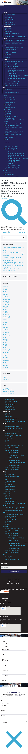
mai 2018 (5, 362)
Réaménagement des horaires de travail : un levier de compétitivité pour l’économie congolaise (13, 249)
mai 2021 (5, 344)
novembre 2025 (6, 301)
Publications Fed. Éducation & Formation (15, 36)
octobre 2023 (6, 331)
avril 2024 (5, 326)
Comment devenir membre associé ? (14, 43)
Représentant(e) (5, 700)
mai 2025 (5, 309)
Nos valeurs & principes (11, 16)
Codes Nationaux (9, 91)
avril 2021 (5, 345)
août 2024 (5, 319)
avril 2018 (5, 364)
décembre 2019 (6, 349)
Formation (7, 57)
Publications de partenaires (12, 33)
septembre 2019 (7, 352)
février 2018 (5, 367)
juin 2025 (5, 307)
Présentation (8, 89)
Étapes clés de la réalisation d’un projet (14, 61)
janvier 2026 (6, 298)
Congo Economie (9, 34)
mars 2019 (5, 357)
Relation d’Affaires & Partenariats (13, 51)
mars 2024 (5, 327)
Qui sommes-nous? (10, 14)
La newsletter (8, 31)
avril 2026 (5, 293)
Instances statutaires (10, 19)
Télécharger (4, 198)
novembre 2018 (6, 359)
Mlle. (7, 646)
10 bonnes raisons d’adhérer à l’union (14, 40)
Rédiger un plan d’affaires (11, 65)
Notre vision (8, 28)
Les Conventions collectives (12, 92)
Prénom (4, 654)
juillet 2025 (5, 306)
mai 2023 (5, 334)
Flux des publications (8, 389)
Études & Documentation (11, 49)
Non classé (5, 377)
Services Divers (9, 54)
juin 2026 (5, 289)
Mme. (7, 645)
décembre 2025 (6, 299)
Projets (7, 56)
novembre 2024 (6, 316)
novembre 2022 (6, 336)
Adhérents (5, 376)
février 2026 (5, 296)
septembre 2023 (7, 332)
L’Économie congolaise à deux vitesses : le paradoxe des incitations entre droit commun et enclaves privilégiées (14, 259)
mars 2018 (5, 365)
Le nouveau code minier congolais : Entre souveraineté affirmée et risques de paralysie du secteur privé (13, 254)
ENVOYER (4, 722)
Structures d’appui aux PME (12, 83)
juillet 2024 (5, 321)
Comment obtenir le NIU (14, 81)
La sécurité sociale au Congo (12, 85)
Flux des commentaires (8, 391)
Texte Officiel (6, 379)
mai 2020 (5, 347)
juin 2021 (5, 342)
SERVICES (5, 45)
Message (3, 715)
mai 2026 (5, 291)
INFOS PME (6, 59)
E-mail (4, 665)
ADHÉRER (5, 38)
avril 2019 (5, 355)
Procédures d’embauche (14, 76)
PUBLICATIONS (7, 26)
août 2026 (5, 286)
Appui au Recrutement (10, 52)
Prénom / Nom (6, 649)
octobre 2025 (6, 303)
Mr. (6, 643)
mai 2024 (5, 324)
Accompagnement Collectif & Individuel (14, 47)
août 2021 (5, 339)
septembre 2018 (7, 360)
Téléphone (5, 670)
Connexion (5, 388)
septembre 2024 (7, 317)
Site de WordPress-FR (8, 393)
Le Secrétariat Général (10, 22)
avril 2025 (5, 311)
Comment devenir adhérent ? (12, 42)
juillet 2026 (5, 288)
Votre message (5, 675)
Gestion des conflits (13, 73)
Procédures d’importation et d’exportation (18, 75)
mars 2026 (5, 294)
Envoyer (4, 680)
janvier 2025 (6, 314)
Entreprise (4, 696)
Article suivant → (22, 232)
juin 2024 (5, 322)
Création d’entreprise (13, 68)
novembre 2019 (6, 350)
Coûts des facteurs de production (16, 71)
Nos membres (8, 21)
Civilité (4, 641)
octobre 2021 (6, 337)
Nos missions (8, 17)
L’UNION (5, 12)
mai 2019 (5, 354)
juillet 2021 (5, 340)
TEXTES (5, 87)
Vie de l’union (8, 29)
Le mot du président (10, 24)
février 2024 (5, 329)
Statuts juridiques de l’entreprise (16, 70)
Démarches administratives (12, 66)
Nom (3, 659)
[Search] (23, 238)
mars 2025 (5, 312)
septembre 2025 (7, 304)
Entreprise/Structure (7, 660)
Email (3, 710)
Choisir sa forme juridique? (11, 63)
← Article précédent (6, 232)
